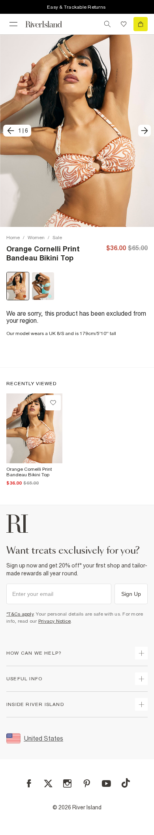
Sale (57, 237)
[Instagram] (67, 783)
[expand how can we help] (141, 653)
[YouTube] (106, 783)
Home (13, 237)
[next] (144, 131)
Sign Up (131, 594)
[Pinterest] (86, 783)
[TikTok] (125, 783)
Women (36, 237)
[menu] (13, 24)
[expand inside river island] (141, 704)
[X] (48, 783)
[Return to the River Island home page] (49, 24)
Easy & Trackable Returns (76, 7)
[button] (77, 130)
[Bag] (140, 24)
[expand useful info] (141, 678)
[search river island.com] (107, 24)
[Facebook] (29, 783)
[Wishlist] (123, 24)
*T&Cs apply (20, 614)
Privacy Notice (54, 621)
